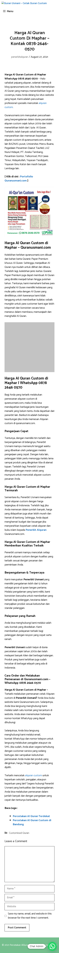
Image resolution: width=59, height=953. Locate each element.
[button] (52, 946)
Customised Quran (19, 833)
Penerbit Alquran (36, 530)
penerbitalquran (19, 57)
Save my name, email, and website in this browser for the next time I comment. (30, 916)
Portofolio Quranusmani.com (19, 178)
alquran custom (33, 775)
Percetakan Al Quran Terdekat (31, 816)
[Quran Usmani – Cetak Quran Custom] (24, 4)
